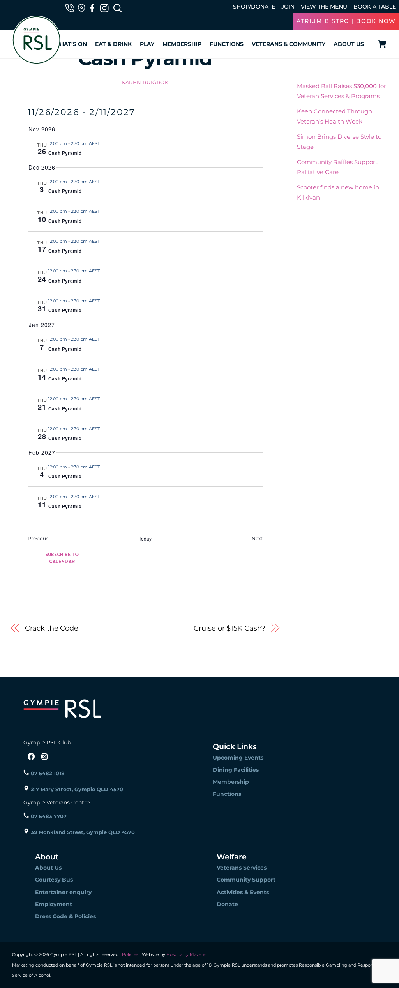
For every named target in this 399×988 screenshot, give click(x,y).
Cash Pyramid (64, 152)
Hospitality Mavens (185, 954)
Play (147, 44)
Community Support (246, 879)
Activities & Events (243, 892)
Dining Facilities (236, 769)
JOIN (288, 7)
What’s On (70, 44)
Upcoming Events (238, 757)
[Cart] (380, 44)
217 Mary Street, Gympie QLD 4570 (76, 789)
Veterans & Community (288, 44)
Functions (227, 44)
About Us (349, 44)
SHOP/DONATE (254, 7)
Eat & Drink (113, 44)
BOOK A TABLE (374, 7)
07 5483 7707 (48, 816)
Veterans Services (242, 867)
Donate (227, 904)
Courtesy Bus (54, 879)
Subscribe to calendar (62, 558)
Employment (53, 904)
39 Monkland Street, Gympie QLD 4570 (82, 832)
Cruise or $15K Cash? (229, 628)
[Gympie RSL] (36, 60)
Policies (130, 954)
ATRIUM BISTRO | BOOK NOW (346, 21)
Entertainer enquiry (63, 892)
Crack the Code (51, 628)
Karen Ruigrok (145, 82)
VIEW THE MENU (324, 7)
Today (145, 539)
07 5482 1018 (47, 773)
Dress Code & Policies (65, 916)
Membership (181, 44)
